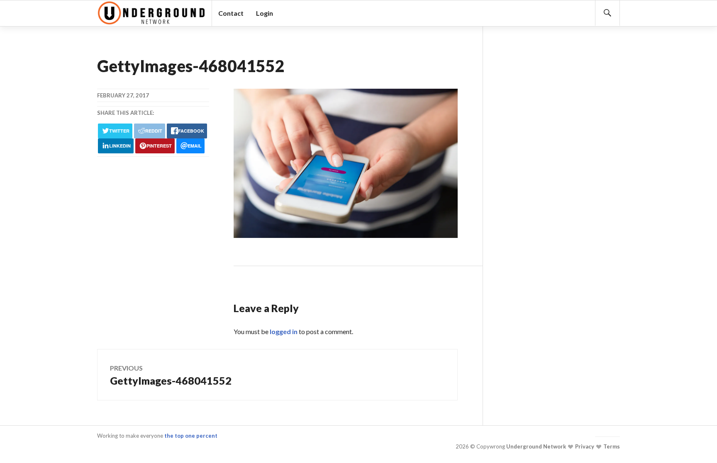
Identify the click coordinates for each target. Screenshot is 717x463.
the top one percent (190, 435)
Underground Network (535, 446)
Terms (611, 446)
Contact (231, 13)
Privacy (584, 446)
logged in (284, 331)
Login (264, 13)
